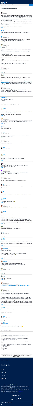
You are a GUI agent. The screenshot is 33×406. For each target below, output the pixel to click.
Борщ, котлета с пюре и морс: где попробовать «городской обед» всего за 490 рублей (15, 341)
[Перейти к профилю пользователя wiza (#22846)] (2, 37)
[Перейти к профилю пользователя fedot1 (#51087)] (2, 148)
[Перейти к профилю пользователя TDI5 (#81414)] (2, 13)
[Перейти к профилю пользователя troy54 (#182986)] (2, 276)
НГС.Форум (2, 330)
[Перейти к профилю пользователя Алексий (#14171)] (2, 206)
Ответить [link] (2, 27)
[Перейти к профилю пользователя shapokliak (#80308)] (2, 75)
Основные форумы (6, 330)
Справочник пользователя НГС (5, 360)
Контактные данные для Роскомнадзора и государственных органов (9, 384)
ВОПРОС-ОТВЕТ (10, 330)
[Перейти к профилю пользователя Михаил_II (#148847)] (2, 317)
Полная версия (3, 358)
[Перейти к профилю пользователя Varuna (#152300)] (2, 45)
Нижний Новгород (3, 372)
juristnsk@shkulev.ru (20, 391)
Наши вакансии (3, 379)
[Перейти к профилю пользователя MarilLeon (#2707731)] (2, 164)
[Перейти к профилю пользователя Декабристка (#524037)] (2, 119)
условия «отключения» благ (9, 291)
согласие (1, 5)
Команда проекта (3, 378)
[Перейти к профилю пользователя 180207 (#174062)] (2, 249)
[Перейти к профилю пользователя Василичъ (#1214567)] (2, 283)
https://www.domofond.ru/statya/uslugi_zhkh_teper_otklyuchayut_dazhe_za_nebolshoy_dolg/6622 (15, 285)
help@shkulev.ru (7, 392)
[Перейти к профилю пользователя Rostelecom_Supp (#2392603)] (2, 171)
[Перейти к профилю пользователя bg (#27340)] (2, 233)
